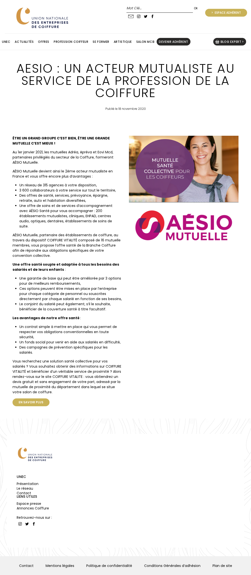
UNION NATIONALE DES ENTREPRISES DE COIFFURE (42, 17)
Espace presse (29, 503)
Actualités (24, 42)
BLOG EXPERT (231, 42)
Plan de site (222, 565)
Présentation (27, 483)
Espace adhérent (227, 13)
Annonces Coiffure (33, 508)
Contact (24, 493)
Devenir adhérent (173, 42)
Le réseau (25, 488)
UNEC (21, 476)
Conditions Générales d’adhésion (172, 565)
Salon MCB (145, 42)
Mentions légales (60, 565)
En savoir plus (31, 402)
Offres (43, 42)
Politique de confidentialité (109, 565)
